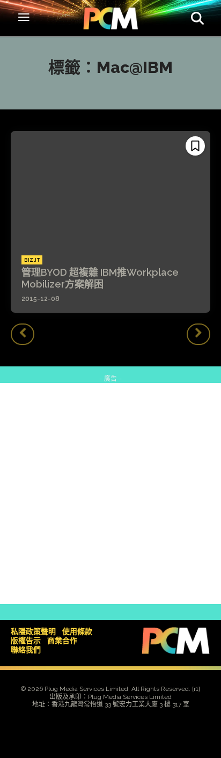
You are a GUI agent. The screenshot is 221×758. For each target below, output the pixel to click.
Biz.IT (32, 260)
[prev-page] (22, 334)
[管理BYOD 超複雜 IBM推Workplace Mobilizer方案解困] (110, 188)
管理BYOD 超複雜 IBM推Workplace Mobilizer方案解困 (100, 278)
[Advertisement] (110, 493)
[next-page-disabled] (198, 334)
